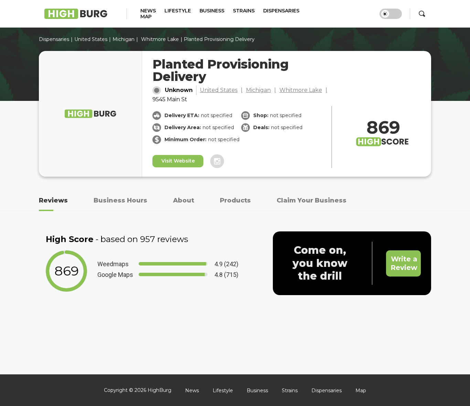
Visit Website (178, 161)
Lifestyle (177, 11)
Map (146, 17)
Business (212, 11)
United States (218, 90)
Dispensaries (281, 11)
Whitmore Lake (160, 39)
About (183, 200)
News (148, 11)
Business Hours (120, 200)
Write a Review (404, 263)
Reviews (53, 200)
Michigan (124, 39)
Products (235, 200)
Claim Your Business (311, 200)
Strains (244, 11)
